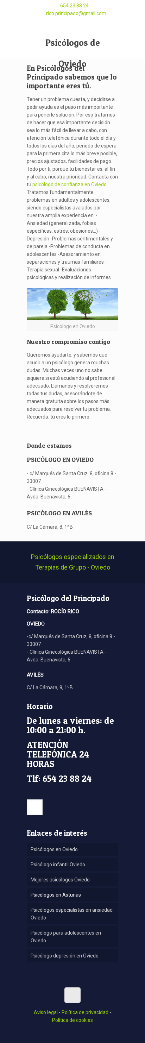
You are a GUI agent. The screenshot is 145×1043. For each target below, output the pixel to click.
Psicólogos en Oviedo (54, 849)
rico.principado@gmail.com (76, 13)
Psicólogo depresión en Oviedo (65, 956)
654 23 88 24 (74, 5)
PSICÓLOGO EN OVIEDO (60, 459)
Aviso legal (46, 1012)
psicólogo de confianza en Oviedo (69, 184)
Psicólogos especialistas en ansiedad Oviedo (72, 914)
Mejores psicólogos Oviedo (60, 879)
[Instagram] (80, 23)
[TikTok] (72, 22)
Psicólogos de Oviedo (72, 47)
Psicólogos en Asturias (56, 895)
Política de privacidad (85, 1012)
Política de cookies (72, 1020)
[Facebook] (64, 23)
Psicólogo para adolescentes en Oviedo (66, 936)
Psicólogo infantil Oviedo (58, 864)
